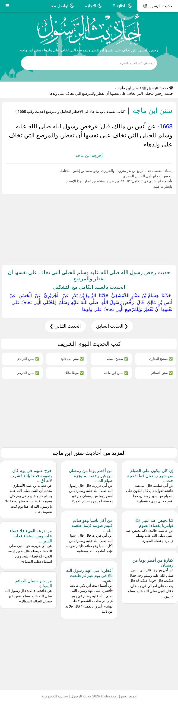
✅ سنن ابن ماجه (116, 372)
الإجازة (91, 5)
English (120, 5)
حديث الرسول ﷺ (157, 5)
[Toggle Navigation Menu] (7, 6)
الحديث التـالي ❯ (65, 326)
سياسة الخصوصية (54, 696)
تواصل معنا (59, 5)
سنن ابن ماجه (128, 88)
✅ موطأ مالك (74, 372)
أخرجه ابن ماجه (89, 155)
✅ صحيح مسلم (117, 358)
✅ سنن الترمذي (27, 358)
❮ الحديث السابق (112, 326)
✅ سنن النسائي (161, 372)
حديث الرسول (80, 696)
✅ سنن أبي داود (72, 358)
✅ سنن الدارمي (27, 372)
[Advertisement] (89, 228)
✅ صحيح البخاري (161, 358)
